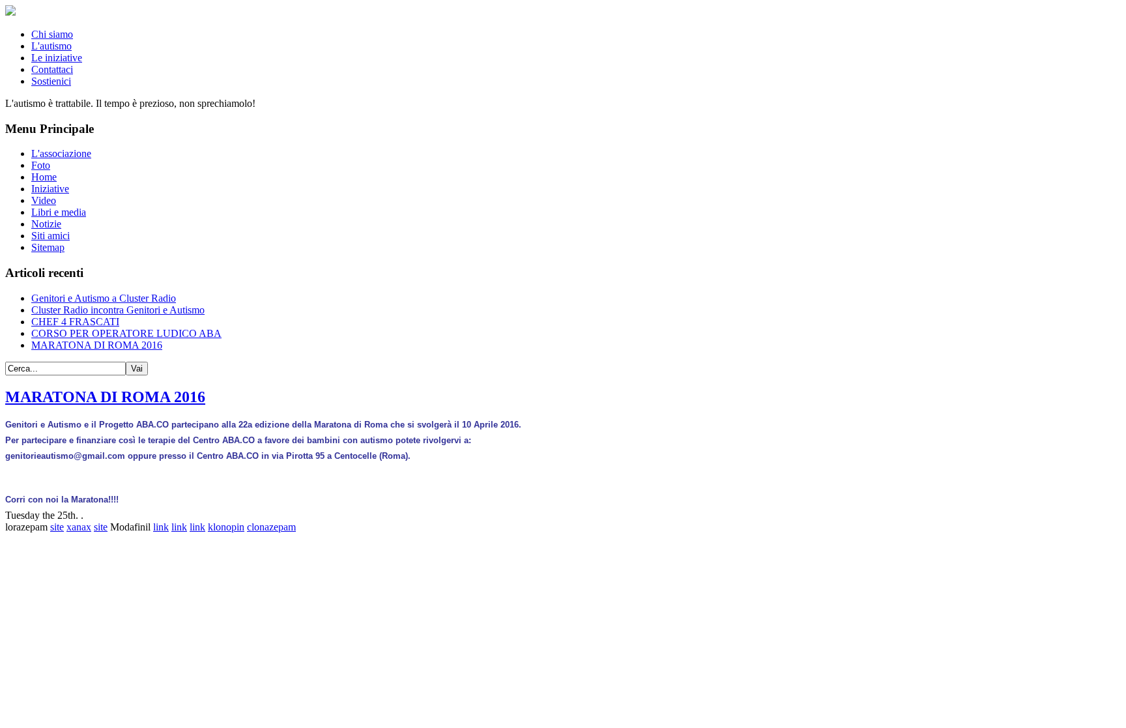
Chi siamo (52, 34)
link (161, 526)
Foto (40, 165)
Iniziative (50, 188)
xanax (78, 526)
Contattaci (52, 69)
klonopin (226, 526)
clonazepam (271, 526)
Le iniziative (56, 57)
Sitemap (48, 247)
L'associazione (61, 153)
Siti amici (50, 235)
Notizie (46, 223)
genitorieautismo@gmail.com (65, 456)
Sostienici (51, 81)
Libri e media (58, 212)
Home (44, 176)
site (57, 526)
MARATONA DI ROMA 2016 (105, 396)
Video (43, 200)
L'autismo (51, 45)
